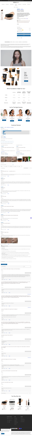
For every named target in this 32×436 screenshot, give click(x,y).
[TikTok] (7, 422)
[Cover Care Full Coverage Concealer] (27, 401)
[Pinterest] (9, 420)
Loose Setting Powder (12, 406)
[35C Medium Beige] (26, 20)
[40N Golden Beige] (29, 20)
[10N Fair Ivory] (19, 409)
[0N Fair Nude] (18, 409)
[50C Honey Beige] (19, 22)
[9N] (28, 409)
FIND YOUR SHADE (16, 422)
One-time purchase (20, 28)
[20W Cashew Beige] (22, 20)
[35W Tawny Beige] (28, 20)
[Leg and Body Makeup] (20, 401)
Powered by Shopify (19, 429)
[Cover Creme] (4, 401)
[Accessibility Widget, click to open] (31, 218)
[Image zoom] (9, 14)
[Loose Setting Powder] (12, 401)
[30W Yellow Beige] (25, 20)
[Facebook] (7, 420)
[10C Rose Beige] (18, 20)
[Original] (10, 409)
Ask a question (22, 9)
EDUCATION (15, 423)
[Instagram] (11, 420)
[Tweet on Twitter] (20, 38)
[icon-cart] (30, 2)
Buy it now (24, 35)
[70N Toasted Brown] (23, 22)
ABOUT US (15, 424)
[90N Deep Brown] (28, 22)
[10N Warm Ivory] (19, 20)
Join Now (3, 433)
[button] (24, 33)
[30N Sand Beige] (24, 20)
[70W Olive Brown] (24, 22)
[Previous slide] (1, 0)
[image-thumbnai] (2, 10)
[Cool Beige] (11, 409)
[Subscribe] (12, 418)
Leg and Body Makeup (20, 406)
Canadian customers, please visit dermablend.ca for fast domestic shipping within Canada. (16, 0)
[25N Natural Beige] (23, 20)
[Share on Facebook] (19, 38)
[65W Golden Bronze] (22, 22)
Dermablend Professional (15, 429)
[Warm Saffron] (12, 409)
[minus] (17, 25)
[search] (27, 2)
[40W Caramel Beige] (17, 22)
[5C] (27, 409)
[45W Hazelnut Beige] (18, 22)
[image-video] (16, 58)
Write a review (18, 9)
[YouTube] (9, 422)
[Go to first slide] (30, 0)
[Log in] (29, 2)
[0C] (26, 409)
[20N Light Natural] (20, 409)
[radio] (17, 28)
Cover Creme (4, 406)
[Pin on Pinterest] (21, 38)
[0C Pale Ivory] (17, 20)
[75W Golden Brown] (25, 22)
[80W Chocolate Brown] (26, 22)
